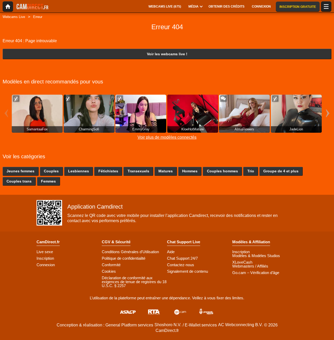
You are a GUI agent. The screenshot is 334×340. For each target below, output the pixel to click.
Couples (51, 171)
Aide (171, 252)
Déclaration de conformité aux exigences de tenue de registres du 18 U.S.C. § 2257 (134, 282)
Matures (165, 171)
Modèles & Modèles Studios (256, 255)
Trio (250, 171)
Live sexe (45, 252)
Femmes (48, 181)
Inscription (45, 258)
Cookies (109, 271)
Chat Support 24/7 (182, 258)
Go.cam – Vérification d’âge (255, 272)
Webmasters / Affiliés (250, 266)
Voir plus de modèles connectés (167, 137)
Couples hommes (222, 171)
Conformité (111, 265)
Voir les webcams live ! (167, 54)
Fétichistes (108, 171)
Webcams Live (14, 17)
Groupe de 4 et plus (281, 171)
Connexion (46, 265)
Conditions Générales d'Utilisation (130, 252)
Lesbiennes (78, 171)
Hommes (190, 171)
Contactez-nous (180, 265)
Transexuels (138, 171)
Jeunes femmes (20, 171)
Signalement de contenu (187, 271)
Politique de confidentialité (123, 258)
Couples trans (19, 181)
